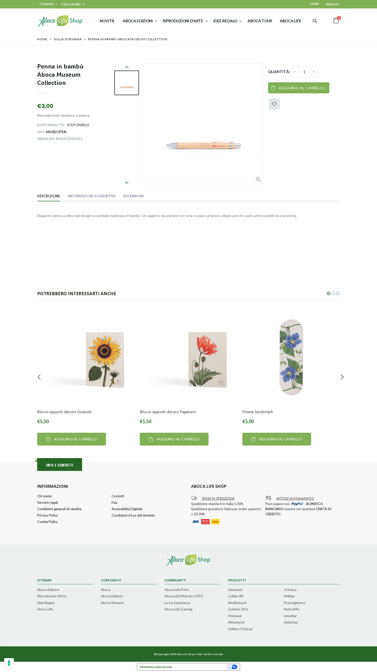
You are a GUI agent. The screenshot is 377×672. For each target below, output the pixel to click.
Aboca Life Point (176, 590)
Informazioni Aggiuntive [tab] (92, 196)
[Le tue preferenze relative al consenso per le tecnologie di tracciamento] (9, 663)
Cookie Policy (47, 522)
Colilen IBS (236, 596)
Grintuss (290, 590)
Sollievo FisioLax (240, 629)
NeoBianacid (237, 603)
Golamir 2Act (238, 609)
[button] (328, 293)
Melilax (289, 596)
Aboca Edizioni (48, 590)
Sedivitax (291, 622)
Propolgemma (294, 603)
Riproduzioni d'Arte (51, 596)
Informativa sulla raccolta (156, 666)
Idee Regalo (46, 603)
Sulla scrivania (68, 39)
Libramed (235, 590)
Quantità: (279, 71)
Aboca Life (45, 609)
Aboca (106, 590)
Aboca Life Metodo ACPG (183, 596)
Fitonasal (235, 616)
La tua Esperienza (177, 603)
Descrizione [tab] (48, 196)
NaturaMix (292, 609)
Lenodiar (290, 616)
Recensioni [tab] (133, 196)
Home (42, 39)
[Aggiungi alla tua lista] (274, 104)
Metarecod (236, 622)
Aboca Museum (112, 603)
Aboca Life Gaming (178, 609)
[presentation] (39, 377)
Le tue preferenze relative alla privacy (201, 666)
